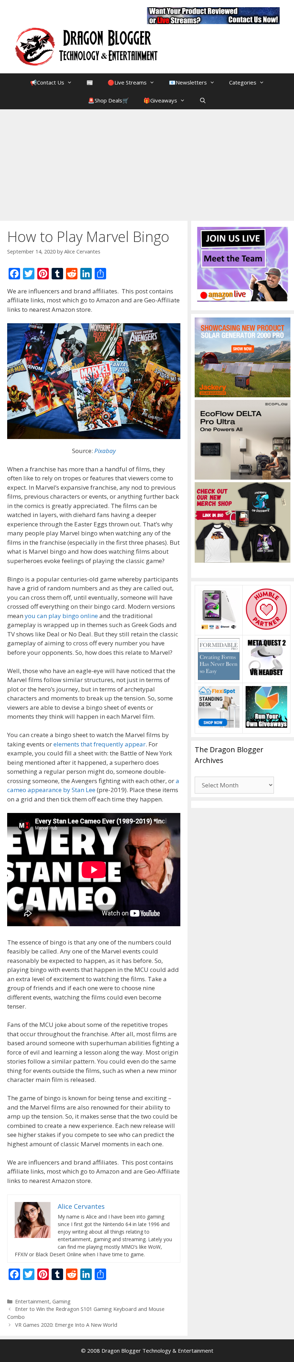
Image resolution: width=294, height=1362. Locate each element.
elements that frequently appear (99, 744)
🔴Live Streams (127, 82)
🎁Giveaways (160, 100)
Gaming (61, 1301)
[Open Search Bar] (202, 100)
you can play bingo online (61, 616)
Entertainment (32, 1301)
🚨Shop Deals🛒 (108, 100)
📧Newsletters (188, 82)
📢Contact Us (47, 82)
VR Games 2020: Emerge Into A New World (66, 1324)
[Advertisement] (147, 163)
